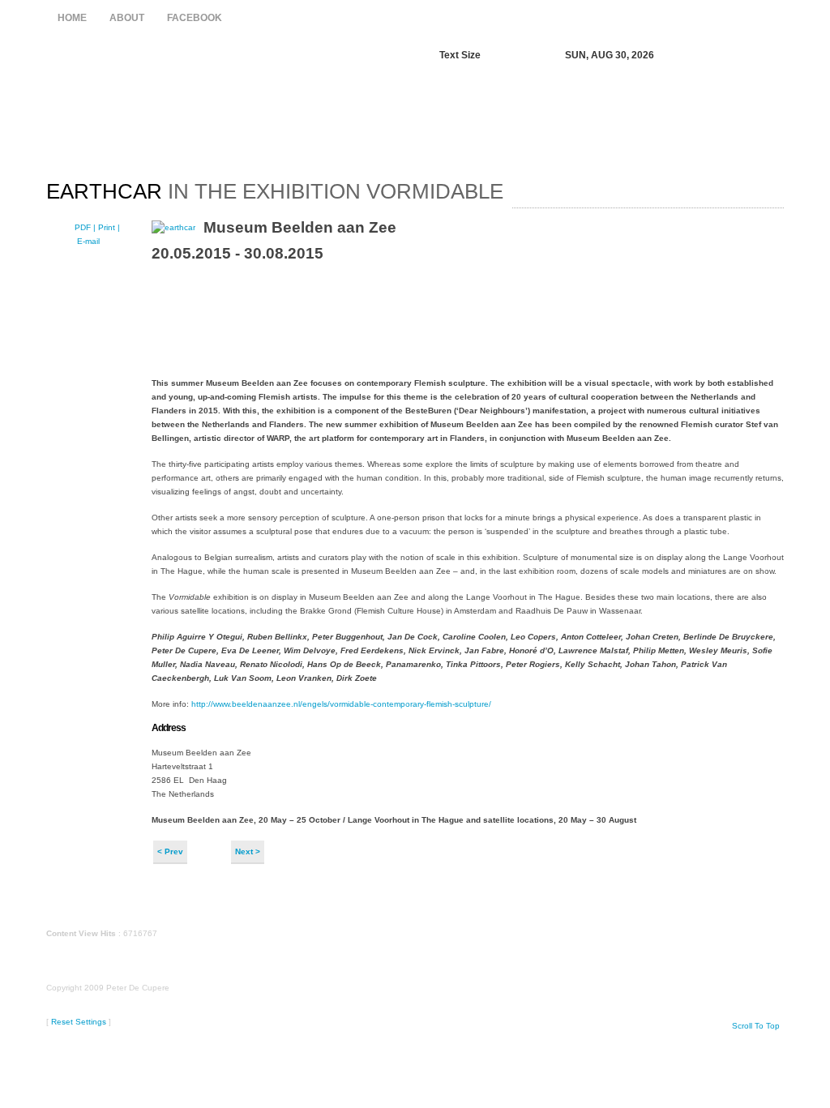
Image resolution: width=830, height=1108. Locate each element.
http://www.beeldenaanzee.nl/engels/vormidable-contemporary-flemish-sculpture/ (340, 703)
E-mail (87, 241)
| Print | (106, 227)
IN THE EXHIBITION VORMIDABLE (274, 191)
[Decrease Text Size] (500, 56)
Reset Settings (78, 1021)
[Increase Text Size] (517, 56)
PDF (84, 227)
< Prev (170, 851)
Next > (247, 851)
